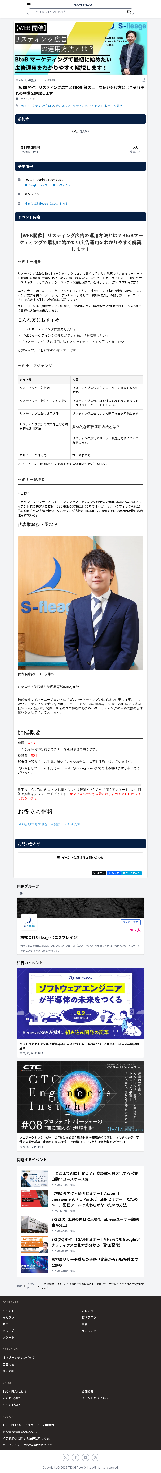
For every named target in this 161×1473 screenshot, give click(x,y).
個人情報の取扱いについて (20, 1432)
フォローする (130, 922)
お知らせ (87, 1391)
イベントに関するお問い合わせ (83, 857)
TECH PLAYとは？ (15, 1391)
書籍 (85, 1324)
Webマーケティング (33, 105)
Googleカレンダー (39, 185)
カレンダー (89, 1310)
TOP (19, 1285)
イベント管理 (11, 1405)
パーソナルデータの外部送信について (27, 1445)
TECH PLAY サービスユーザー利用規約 (28, 1425)
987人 (135, 929)
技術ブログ (89, 1317)
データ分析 (115, 105)
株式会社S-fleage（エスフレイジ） (48, 203)
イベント (30, 1285)
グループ (8, 1331)
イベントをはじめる (95, 1398)
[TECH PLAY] (82, 5)
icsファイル (63, 185)
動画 (5, 1324)
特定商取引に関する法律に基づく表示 (27, 1438)
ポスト (100, 873)
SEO (51, 105)
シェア (115, 873)
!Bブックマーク (131, 873)
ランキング (89, 1331)
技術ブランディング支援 (19, 1358)
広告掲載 (8, 1364)
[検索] (129, 11)
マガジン (8, 1317)
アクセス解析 (97, 105)
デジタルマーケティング (71, 105)
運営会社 (8, 1371)
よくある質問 (11, 1398)
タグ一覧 (8, 1337)
